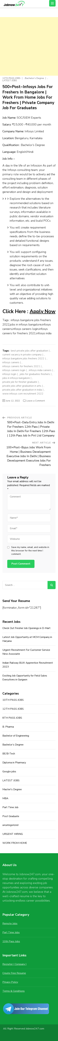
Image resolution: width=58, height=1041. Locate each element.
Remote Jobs (9, 923)
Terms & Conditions (13, 991)
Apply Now (42, 311)
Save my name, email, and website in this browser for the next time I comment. (30, 551)
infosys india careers (40, 370)
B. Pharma (8, 727)
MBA (5, 798)
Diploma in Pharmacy (14, 762)
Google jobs (9, 771)
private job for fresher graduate (19, 382)
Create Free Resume (14, 973)
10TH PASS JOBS (13, 700)
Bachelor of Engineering (15, 736)
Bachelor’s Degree (34, 78)
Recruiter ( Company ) (14, 964)
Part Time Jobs (11, 932)
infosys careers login (13, 370)
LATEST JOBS (9, 80)
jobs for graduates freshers (35, 374)
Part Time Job (10, 807)
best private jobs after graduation (29, 350)
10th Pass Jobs (11, 941)
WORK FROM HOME (14, 843)
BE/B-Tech (8, 753)
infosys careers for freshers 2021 (21, 366)
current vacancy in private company (22, 354)
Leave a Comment (35, 400)
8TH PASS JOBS (12, 718)
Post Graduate (10, 816)
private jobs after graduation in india (22, 390)
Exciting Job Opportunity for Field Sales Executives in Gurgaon (24, 677)
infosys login (9, 374)
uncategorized (10, 825)
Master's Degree (12, 789)
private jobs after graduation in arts (21, 386)
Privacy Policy (10, 982)
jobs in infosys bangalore (16, 378)
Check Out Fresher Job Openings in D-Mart (26, 628)
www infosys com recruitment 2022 (22, 393)
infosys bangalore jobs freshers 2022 (23, 358)
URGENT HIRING (12, 834)
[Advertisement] (29, 46)
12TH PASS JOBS (11, 78)
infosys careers (10, 362)
